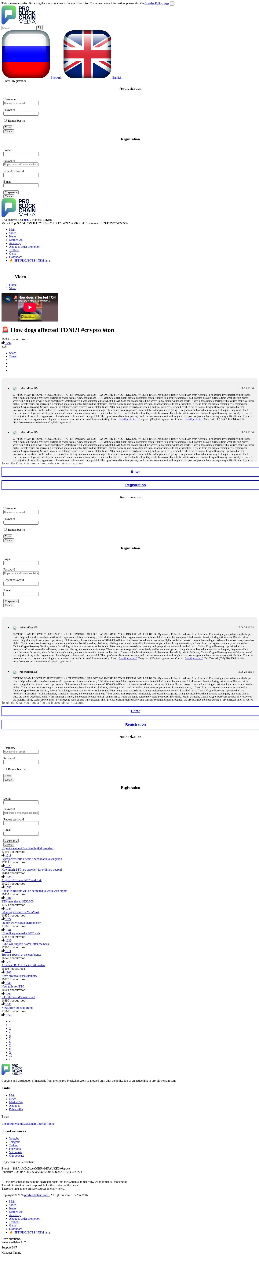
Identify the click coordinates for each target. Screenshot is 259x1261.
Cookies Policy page (156, 3)
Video (12, 233)
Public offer (16, 1109)
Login (7, 150)
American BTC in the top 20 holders (23, 965)
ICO (24, 1123)
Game (12, 253)
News (12, 236)
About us (24, 246)
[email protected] (128, 419)
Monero (32, 1123)
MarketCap (16, 239)
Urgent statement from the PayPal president (27, 848)
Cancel (9, 131)
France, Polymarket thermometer (21, 922)
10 (10, 1055)
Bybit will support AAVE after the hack (25, 944)
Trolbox (14, 250)
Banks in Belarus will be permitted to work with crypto (34, 890)
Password (9, 109)
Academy (15, 243)
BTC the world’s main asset (18, 997)
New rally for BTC (13, 986)
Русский (56, 77)
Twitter (13, 1145)
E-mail (7, 181)
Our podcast (16, 1155)
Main (12, 229)
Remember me (16, 120)
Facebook (15, 1148)
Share (12, 353)
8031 (27, 219)
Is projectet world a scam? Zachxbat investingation (32, 859)
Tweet (12, 356)
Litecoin (41, 1123)
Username (9, 99)
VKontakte (15, 1152)
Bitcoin (6, 1123)
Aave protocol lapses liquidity (19, 975)
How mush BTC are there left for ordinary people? (32, 869)
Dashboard (15, 257)
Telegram (14, 1142)
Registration (19, 81)
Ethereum (16, 1123)
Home (12, 284)
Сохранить (11, 192)
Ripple (50, 1123)
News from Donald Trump (17, 1007)
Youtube (14, 1138)
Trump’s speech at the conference (21, 954)
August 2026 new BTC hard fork (22, 880)
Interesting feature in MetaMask (20, 912)
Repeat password (13, 171)
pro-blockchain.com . (37, 1195)
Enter (6, 81)
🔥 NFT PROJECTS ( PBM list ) (29, 260)
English (117, 77)
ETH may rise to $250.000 (18, 901)
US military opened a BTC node (21, 933)
